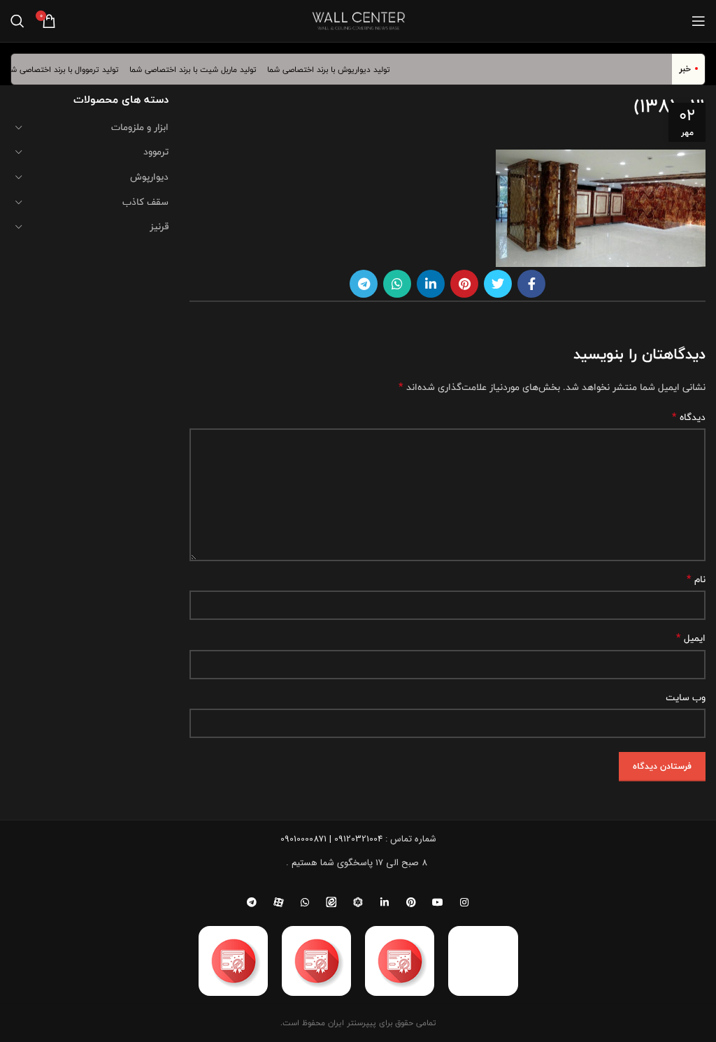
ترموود (156, 151)
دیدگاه (689, 417)
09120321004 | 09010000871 (331, 839)
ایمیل (691, 638)
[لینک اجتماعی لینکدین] (431, 284)
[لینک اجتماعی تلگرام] (364, 284)
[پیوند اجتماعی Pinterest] (464, 284)
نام (696, 579)
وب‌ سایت (686, 697)
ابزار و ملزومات (140, 127)
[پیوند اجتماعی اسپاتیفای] (358, 902)
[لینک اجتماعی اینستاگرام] (464, 902)
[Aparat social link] (278, 902)
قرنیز (159, 226)
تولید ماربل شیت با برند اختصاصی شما (200, 69)
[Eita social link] (331, 902)
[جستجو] (17, 21)
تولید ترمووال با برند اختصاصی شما (68, 69)
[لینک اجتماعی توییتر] (498, 284)
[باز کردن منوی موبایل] (699, 21)
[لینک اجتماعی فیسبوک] (531, 284)
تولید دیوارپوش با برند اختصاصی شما (336, 69)
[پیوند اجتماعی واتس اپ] (397, 284)
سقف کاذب (145, 202)
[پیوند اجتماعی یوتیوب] (437, 902)
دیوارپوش (149, 176)
